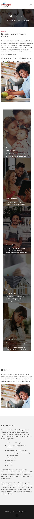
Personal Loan (11, 245)
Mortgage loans (12, 293)
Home (6, 20)
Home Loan (10, 150)
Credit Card (10, 339)
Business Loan (11, 199)
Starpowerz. (16, 511)
